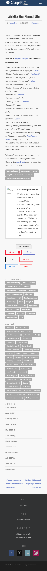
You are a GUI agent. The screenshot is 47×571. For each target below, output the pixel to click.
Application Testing (13, 283)
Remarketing (25, 379)
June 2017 (9, 464)
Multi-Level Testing (28, 365)
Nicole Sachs (11, 298)
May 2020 (9, 430)
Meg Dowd (22, 290)
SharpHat (29, 175)
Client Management (14, 335)
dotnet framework (14, 350)
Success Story (33, 394)
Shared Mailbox (13, 387)
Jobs (19, 361)
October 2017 (10, 452)
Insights (9, 175)
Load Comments (23, 247)
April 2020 (9, 436)
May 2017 (9, 469)
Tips (20, 398)
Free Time (34, 353)
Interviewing (11, 290)
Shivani (21, 95)
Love (15, 252)
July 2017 (9, 458)
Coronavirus (25, 171)
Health (35, 171)
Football (26, 287)
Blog (25, 283)
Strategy (21, 394)
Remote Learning (13, 383)
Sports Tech (33, 306)
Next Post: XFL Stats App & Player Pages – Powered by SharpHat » (33, 483)
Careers (32, 283)
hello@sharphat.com (23, 519)
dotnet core (27, 346)
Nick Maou (29, 294)
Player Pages (12, 376)
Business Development (15, 331)
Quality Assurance (30, 298)
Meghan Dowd (13, 23)
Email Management (31, 350)
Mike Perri (32, 290)
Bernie (18, 119)
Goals (9, 357)
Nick (37, 71)
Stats (17, 309)
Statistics (10, 394)
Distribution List (13, 346)
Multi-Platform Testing (14, 294)
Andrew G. (35, 74)
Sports (24, 306)
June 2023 (9, 413)
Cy (23, 150)
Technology (31, 313)
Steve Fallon (26, 309)
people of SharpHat (22, 58)
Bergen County (21, 328)
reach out (20, 162)
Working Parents (32, 398)
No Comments (35, 23)
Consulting (26, 339)
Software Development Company (18, 179)
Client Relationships (14, 287)
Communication (12, 171)
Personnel (19, 175)
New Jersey (25, 368)
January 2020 (10, 447)
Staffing (9, 309)
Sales (21, 302)
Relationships (11, 302)
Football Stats (21, 353)
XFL (21, 317)
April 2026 (9, 408)
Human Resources (31, 357)
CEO (29, 331)
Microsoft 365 (12, 365)
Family (10, 353)
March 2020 (10, 441)
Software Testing (13, 306)
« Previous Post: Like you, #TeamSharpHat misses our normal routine (14, 483)
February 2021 (11, 419)
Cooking (10, 342)
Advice (10, 328)
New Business (12, 368)
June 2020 (9, 424)
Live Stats (28, 361)
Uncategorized (12, 317)
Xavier (26, 101)
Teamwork (10, 313)
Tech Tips (20, 313)
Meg (33, 81)
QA (20, 298)
